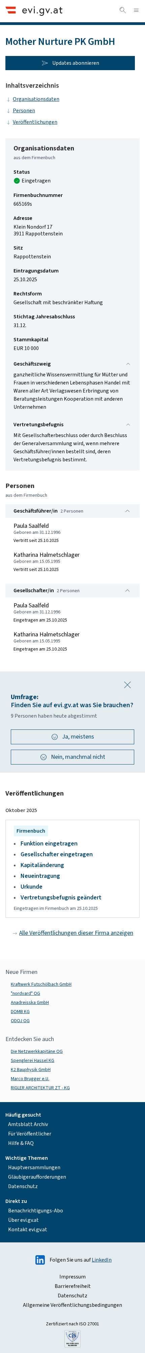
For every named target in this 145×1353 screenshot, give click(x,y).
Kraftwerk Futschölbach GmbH (41, 984)
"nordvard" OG (25, 993)
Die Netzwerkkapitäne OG (37, 1051)
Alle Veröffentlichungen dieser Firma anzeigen (76, 933)
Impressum (72, 1276)
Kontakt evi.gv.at (27, 1229)
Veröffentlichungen (35, 122)
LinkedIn (102, 1260)
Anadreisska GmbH (30, 1002)
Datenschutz (23, 1186)
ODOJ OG (20, 1020)
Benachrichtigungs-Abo (35, 1210)
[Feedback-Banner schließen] (127, 685)
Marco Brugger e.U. (30, 1078)
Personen (24, 110)
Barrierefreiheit (73, 1286)
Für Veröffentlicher (29, 1134)
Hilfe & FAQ (21, 1143)
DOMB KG (20, 1011)
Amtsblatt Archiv (28, 1124)
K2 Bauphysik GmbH (31, 1069)
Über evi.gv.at (23, 1220)
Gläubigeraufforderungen (37, 1177)
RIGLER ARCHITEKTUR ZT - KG (40, 1088)
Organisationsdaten (36, 99)
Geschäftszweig (32, 364)
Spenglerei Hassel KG (32, 1060)
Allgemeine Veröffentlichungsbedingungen (72, 1305)
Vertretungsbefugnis (38, 424)
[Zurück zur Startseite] (33, 11)
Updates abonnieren (75, 63)
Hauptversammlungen (34, 1167)
